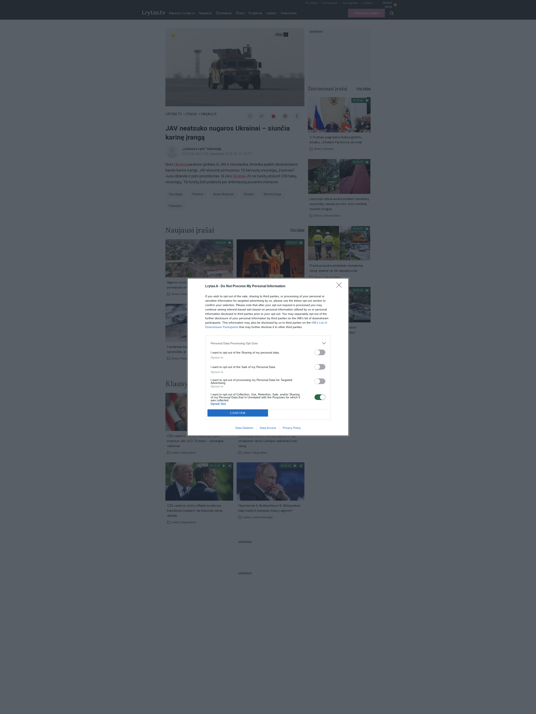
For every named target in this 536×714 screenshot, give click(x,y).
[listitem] (268, 343)
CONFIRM (238, 413)
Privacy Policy (292, 427)
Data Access (268, 427)
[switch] (319, 352)
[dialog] (268, 357)
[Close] (340, 286)
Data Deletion (244, 427)
